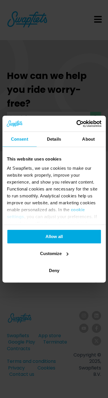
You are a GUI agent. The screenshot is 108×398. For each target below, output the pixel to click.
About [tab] (88, 139)
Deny (54, 270)
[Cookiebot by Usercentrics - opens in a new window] (76, 123)
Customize (51, 253)
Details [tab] (54, 139)
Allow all (54, 236)
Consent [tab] (19, 139)
